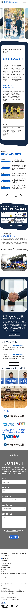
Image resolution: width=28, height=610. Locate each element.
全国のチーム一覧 (7, 249)
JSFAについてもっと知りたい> (17, 225)
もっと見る (14, 196)
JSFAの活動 (5, 558)
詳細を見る (15, 334)
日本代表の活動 (9, 342)
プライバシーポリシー (12, 530)
